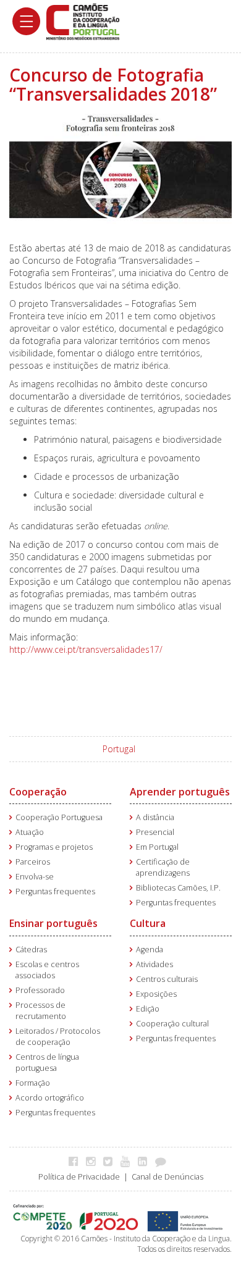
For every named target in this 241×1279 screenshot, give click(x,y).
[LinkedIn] (145, 1161)
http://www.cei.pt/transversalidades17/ (87, 649)
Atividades (154, 964)
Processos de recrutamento (40, 1010)
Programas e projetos (54, 847)
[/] (83, 21)
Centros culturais (167, 979)
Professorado (40, 990)
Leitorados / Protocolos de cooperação (57, 1036)
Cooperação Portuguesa (59, 817)
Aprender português (180, 792)
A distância (155, 817)
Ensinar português (53, 923)
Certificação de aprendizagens (163, 867)
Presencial (155, 832)
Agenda (149, 949)
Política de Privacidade (79, 1177)
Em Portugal (157, 847)
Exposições (156, 994)
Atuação (29, 832)
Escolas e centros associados (47, 970)
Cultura (148, 923)
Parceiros (32, 862)
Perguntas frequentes (55, 891)
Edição (147, 1009)
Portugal (119, 749)
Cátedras (31, 949)
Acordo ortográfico (49, 1097)
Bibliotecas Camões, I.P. (178, 888)
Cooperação (38, 792)
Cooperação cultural (172, 1023)
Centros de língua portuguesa (47, 1062)
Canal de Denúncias (167, 1177)
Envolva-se (34, 876)
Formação (32, 1083)
